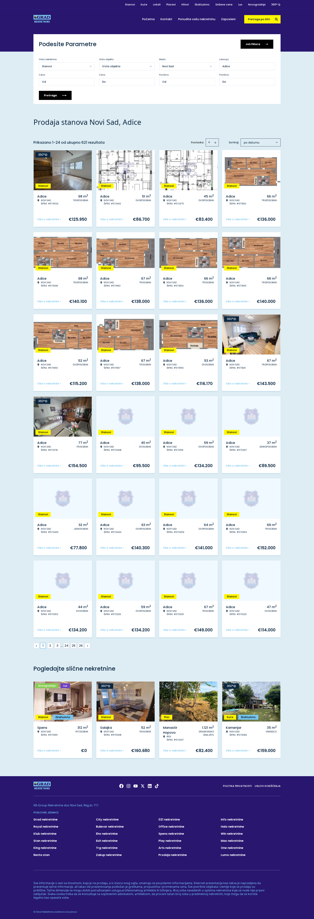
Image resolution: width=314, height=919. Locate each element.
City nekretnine (107, 819)
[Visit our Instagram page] (128, 786)
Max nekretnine (232, 841)
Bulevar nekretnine (110, 827)
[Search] (276, 19)
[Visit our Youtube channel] (135, 786)
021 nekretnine (169, 819)
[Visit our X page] (142, 786)
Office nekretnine (171, 827)
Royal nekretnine (45, 827)
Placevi (171, 4)
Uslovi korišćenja (268, 786)
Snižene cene (223, 4)
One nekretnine (232, 848)
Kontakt (166, 19)
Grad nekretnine (45, 819)
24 (66, 646)
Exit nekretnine (107, 841)
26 (81, 646)
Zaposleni (228, 19)
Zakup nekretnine (109, 855)
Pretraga (50, 95)
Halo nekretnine (232, 827)
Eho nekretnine (107, 834)
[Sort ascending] (209, 142)
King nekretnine (45, 848)
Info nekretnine (232, 819)
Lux (240, 4)
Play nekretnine (169, 841)
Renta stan (41, 855)
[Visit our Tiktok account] (157, 786)
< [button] (36, 646)
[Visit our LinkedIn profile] (150, 786)
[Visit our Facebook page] (121, 786)
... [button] (62, 646)
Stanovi (130, 4)
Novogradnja (256, 4)
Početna (148, 19)
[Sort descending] (215, 142)
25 (73, 646)
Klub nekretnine (45, 834)
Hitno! (185, 4)
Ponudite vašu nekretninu (196, 19)
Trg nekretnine (107, 848)
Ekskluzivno (202, 4)
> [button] (87, 646)
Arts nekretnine (169, 848)
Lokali (156, 4)
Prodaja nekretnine (172, 855)
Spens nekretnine (171, 834)
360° (274, 4)
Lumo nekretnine (233, 855)
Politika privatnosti (237, 786)
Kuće (144, 4)
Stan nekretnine (45, 841)
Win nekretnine (232, 834)
